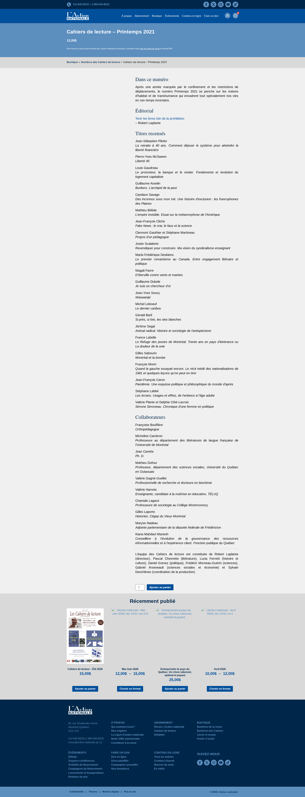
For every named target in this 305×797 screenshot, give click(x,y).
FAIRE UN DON (120, 753)
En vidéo (159, 769)
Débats (72, 757)
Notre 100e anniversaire (125, 739)
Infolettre (159, 735)
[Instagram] (221, 4)
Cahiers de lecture (165, 731)
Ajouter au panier (160, 587)
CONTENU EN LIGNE (167, 753)
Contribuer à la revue (123, 743)
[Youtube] (228, 4)
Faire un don (211, 16)
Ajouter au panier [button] (85, 688)
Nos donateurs (120, 769)
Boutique (157, 16)
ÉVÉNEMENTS (77, 753)
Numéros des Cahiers (210, 731)
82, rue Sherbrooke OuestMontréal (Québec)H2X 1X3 (82, 727)
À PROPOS (118, 723)
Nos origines (119, 731)
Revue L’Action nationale (169, 727)
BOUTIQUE (203, 723)
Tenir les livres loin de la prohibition (159, 118)
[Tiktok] (235, 4)
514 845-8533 (76, 738)
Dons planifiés (120, 761)
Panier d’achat (205, 739)
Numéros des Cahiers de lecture (100, 62)
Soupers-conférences (81, 761)
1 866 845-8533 (95, 738)
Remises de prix (78, 777)
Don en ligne (118, 757)
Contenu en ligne (191, 16)
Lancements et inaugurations (86, 773)
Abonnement (142, 16)
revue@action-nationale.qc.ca (85, 742)
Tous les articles (164, 757)
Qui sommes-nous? (123, 727)
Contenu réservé (164, 761)
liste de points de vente (150, 49)
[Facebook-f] (206, 4)
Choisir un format (130, 688)
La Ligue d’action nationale (127, 735)
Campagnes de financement (85, 769)
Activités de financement (83, 765)
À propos (127, 16)
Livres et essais (206, 735)
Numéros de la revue (209, 727)
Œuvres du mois (164, 765)
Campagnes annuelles (124, 765)
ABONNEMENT (163, 723)
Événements (172, 16)
